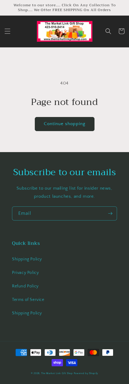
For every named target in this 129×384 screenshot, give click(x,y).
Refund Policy (25, 286)
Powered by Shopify (86, 373)
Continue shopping (65, 123)
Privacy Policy (25, 272)
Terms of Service (28, 299)
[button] (7, 31)
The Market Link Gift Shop (57, 373)
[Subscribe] (110, 213)
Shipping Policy (27, 259)
